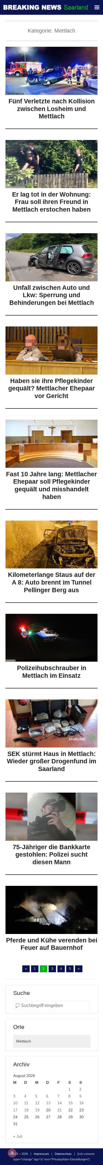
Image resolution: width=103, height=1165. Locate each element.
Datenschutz (63, 1153)
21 (59, 1110)
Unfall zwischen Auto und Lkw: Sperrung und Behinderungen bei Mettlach (51, 295)
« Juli (17, 1136)
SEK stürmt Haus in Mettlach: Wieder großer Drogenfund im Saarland (51, 761)
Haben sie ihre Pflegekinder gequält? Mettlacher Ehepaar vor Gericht (51, 388)
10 (15, 1103)
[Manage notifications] (12, 1153)
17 (15, 1110)
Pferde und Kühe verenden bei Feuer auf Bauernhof (51, 944)
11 (26, 1103)
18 (26, 1110)
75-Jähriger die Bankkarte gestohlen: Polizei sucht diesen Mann (51, 854)
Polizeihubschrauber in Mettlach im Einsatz (51, 671)
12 (37, 1103)
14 (59, 1103)
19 (37, 1110)
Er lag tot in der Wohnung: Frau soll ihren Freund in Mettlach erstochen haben (51, 202)
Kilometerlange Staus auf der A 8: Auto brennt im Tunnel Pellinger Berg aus (51, 582)
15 (70, 1103)
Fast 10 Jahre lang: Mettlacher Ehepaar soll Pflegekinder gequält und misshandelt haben (51, 485)
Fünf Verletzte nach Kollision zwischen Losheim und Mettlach (52, 109)
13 (48, 1103)
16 (81, 1103)
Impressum (41, 1153)
